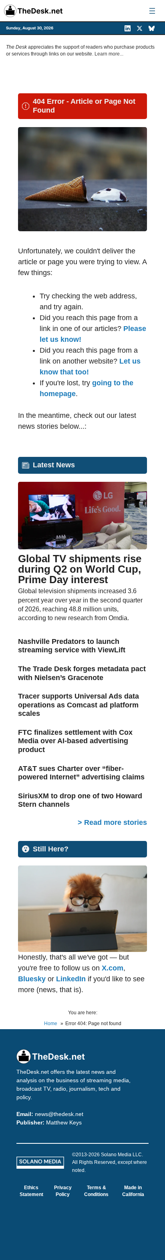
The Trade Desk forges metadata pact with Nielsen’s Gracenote (82, 673)
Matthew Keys (64, 1122)
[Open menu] (152, 11)
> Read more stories (112, 822)
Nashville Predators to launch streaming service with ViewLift (71, 645)
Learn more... (109, 54)
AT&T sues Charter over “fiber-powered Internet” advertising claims (81, 773)
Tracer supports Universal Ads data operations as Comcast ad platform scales (78, 704)
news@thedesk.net (59, 1114)
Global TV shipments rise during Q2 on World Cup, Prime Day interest (79, 569)
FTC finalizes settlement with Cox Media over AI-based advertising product (75, 741)
